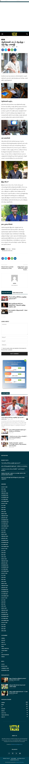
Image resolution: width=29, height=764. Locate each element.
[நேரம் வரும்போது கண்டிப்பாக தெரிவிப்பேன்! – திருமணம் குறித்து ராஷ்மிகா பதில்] (4, 305)
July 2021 (3, 600)
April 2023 (3, 556)
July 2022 (3, 575)
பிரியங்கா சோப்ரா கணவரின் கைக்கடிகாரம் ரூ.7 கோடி (7, 267)
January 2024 (4, 538)
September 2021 (4, 595)
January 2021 (4, 612)
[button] (2, 34)
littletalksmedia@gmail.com (16, 744)
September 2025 (4, 501)
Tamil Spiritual (5, 648)
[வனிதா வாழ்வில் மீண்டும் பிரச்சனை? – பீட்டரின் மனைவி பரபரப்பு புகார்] (4, 693)
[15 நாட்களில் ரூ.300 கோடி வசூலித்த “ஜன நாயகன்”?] (4, 298)
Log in (2, 664)
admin (4, 46)
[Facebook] (2, 49)
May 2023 (3, 554)
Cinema (6, 37)
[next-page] (4, 317)
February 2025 (4, 515)
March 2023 (4, 558)
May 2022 (3, 579)
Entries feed (4, 666)
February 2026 (4, 493)
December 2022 (4, 565)
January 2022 (4, 587)
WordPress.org (5, 670)
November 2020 (4, 616)
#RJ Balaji (13, 248)
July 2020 (3, 624)
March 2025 (4, 513)
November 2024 (4, 521)
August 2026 (4, 487)
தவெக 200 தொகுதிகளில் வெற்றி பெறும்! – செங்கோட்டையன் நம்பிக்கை (14, 466)
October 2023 (4, 544)
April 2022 (3, 581)
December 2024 (4, 519)
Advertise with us (14, 760)
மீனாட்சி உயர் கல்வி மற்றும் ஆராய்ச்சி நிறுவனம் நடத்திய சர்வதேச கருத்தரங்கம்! (13, 478)
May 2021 (3, 604)
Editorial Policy (21, 758)
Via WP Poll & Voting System (21, 386)
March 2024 (4, 534)
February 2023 (4, 561)
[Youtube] (20, 753)
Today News (4, 650)
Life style (3, 644)
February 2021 (4, 610)
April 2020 (3, 630)
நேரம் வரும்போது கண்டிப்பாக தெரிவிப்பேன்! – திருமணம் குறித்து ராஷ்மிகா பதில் (17, 305)
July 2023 (3, 550)
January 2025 (4, 517)
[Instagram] (12, 753)
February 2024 (4, 536)
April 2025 (3, 511)
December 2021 (4, 589)
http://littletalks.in (14, 285)
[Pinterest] (9, 49)
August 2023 (4, 548)
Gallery (3, 640)
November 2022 (4, 567)
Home (2, 37)
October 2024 (4, 524)
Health (3, 642)
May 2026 (3, 489)
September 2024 (4, 526)
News (2, 646)
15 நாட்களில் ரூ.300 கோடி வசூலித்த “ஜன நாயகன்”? (12, 417)
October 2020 (4, 618)
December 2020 (4, 614)
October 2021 (4, 593)
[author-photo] (14, 281)
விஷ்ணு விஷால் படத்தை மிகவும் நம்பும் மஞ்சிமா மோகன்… (22, 268)
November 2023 (4, 542)
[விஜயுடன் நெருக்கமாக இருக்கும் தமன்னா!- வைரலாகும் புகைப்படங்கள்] (4, 680)
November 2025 (4, 497)
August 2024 (4, 528)
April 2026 (3, 491)
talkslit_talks (4, 419)
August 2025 (4, 503)
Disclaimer (13, 758)
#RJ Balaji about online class (7, 250)
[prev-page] (2, 317)
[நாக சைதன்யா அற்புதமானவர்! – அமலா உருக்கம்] (4, 311)
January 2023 (4, 563)
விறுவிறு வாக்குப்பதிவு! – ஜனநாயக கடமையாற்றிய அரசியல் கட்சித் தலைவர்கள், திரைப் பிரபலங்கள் (17, 444)
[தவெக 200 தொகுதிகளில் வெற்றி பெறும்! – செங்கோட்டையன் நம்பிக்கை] (4, 431)
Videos (3, 656)
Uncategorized (5, 654)
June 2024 (3, 532)
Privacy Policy (6, 758)
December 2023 (4, 540)
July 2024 (3, 530)
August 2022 (4, 573)
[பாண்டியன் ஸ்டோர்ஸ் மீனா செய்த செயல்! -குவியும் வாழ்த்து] (4, 686)
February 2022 (4, 585)
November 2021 (4, 591)
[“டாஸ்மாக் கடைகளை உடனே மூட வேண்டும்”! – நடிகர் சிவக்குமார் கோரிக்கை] (4, 438)
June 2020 (3, 626)
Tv (1, 652)
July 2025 (3, 505)
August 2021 (4, 597)
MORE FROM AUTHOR (18, 292)
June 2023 (3, 552)
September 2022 (4, 571)
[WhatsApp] (12, 49)
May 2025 (3, 509)
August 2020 (4, 622)
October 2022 (4, 569)
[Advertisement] (14, 17)
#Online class (7, 248)
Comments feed (5, 668)
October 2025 (4, 499)
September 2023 (4, 546)
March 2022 (4, 583)
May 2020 (3, 628)
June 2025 (3, 507)
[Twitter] (5, 49)
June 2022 (3, 577)
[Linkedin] (15, 49)
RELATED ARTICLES (6, 292)
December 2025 (4, 495)
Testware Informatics (20, 762)
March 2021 (4, 608)
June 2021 (3, 602)
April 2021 (3, 606)
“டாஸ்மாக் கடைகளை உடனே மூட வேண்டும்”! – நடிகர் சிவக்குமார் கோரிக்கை (13, 469)
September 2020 (4, 620)
